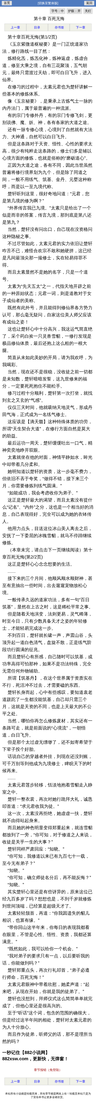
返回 (89, 3)
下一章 (80, 27)
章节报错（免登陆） (48, 1070)
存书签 (59, 27)
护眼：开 (74, 11)
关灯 (88, 11)
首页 (7, 3)
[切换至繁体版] (48, 3)
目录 (37, 27)
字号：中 (57, 11)
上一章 (15, 27)
